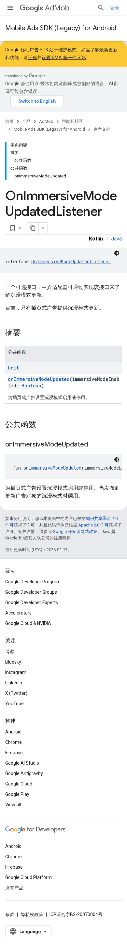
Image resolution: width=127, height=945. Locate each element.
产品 (26, 121)
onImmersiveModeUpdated (39, 379)
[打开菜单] (10, 8)
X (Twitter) (16, 693)
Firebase (14, 752)
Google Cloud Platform (28, 877)
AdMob (57, 8)
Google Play (17, 794)
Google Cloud (18, 783)
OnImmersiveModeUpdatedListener (71, 261)
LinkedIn (13, 682)
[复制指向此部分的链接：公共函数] (42, 425)
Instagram (15, 672)
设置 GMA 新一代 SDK (64, 57)
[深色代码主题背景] (116, 253)
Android (13, 731)
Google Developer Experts (31, 602)
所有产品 (14, 887)
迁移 (32, 57)
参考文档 (101, 129)
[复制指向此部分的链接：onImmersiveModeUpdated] (94, 445)
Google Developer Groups (31, 592)
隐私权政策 (32, 914)
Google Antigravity (24, 773)
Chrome (13, 742)
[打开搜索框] (101, 8)
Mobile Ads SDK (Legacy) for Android (60, 28)
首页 (9, 121)
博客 (9, 651)
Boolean (31, 385)
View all (13, 804)
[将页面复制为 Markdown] (33, 228)
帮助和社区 (72, 121)
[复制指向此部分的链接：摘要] (27, 333)
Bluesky (13, 662)
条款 (9, 914)
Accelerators (18, 612)
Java (116, 239)
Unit (13, 368)
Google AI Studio (22, 763)
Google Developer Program (33, 581)
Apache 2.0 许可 (93, 525)
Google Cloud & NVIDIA (28, 623)
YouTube (14, 703)
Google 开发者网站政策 (75, 531)
